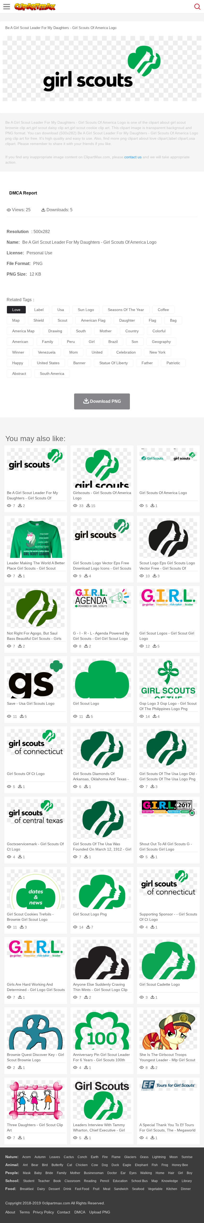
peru (71, 341)
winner (18, 352)
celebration (126, 352)
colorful (158, 331)
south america (52, 373)
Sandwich (121, 1189)
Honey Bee (180, 1165)
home (160, 1173)
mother (106, 331)
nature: (12, 1157)
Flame (116, 1157)
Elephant (141, 1165)
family (47, 341)
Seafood (138, 1189)
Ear (123, 1173)
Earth (95, 1157)
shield (38, 320)
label (39, 310)
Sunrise (187, 1157)
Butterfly (57, 1165)
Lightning (159, 1157)
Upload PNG (99, 1212)
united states (48, 363)
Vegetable (155, 1189)
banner (79, 363)
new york (157, 352)
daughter (127, 320)
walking (146, 1173)
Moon (173, 1157)
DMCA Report (23, 193)
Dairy (41, 1189)
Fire (105, 1157)
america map (23, 331)
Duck (115, 1165)
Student (28, 1181)
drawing (55, 331)
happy (17, 363)
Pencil (104, 1181)
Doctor (112, 1173)
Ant (25, 1165)
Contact (63, 1212)
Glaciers (130, 1157)
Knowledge (170, 1181)
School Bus (139, 1181)
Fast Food (82, 1189)
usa (60, 310)
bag (173, 320)
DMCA (79, 1212)
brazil (113, 341)
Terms (24, 1212)
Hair (171, 1173)
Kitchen (171, 1189)
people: (12, 1173)
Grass (144, 1157)
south (81, 331)
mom (73, 352)
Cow (94, 1165)
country (132, 331)
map (16, 320)
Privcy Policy (43, 1212)
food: (10, 1189)
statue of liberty (113, 363)
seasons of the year (126, 310)
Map (154, 1181)
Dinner (186, 1189)
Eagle (127, 1165)
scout (62, 320)
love (16, 310)
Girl (180, 1173)
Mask (27, 1173)
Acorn (26, 1157)
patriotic (173, 363)
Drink (67, 1189)
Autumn (40, 1157)
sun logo (86, 310)
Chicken (82, 1165)
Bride (49, 1173)
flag (152, 320)
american (20, 341)
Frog (165, 1165)
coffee (163, 310)
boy (189, 1173)
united (97, 352)
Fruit (96, 1189)
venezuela (47, 352)
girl (92, 341)
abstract (19, 373)
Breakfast (26, 1189)
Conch (82, 1157)
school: (12, 1181)
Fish (155, 1165)
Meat (106, 1189)
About (10, 1212)
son (134, 341)
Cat (69, 1165)
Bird (45, 1165)
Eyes (133, 1173)
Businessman (94, 1173)
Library (187, 1181)
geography (161, 341)
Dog (105, 1165)
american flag (93, 320)
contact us (133, 157)
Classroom (72, 1181)
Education (120, 1181)
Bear (34, 1165)
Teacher (44, 1181)
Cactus (69, 1157)
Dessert (54, 1189)
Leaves (54, 1157)
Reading (90, 1181)
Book (57, 1181)
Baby (38, 1173)
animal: (12, 1165)
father (147, 363)
